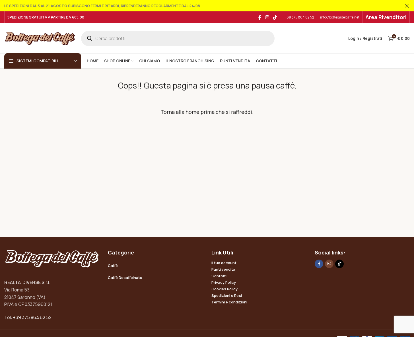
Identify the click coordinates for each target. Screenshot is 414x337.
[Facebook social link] (259, 17)
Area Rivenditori (386, 17)
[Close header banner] (407, 5)
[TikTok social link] (275, 17)
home (192, 111)
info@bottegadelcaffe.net (339, 17)
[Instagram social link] (267, 17)
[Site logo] (39, 37)
